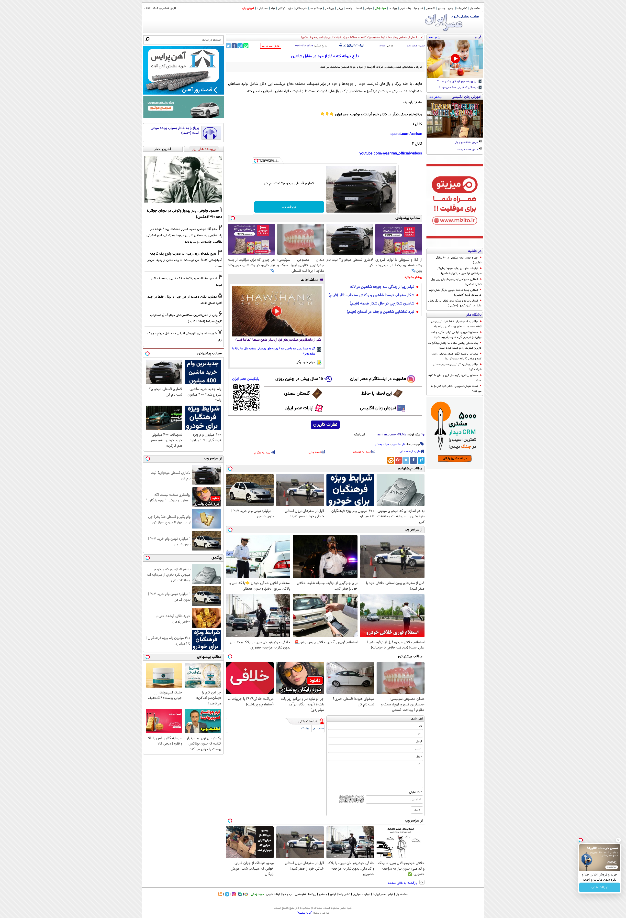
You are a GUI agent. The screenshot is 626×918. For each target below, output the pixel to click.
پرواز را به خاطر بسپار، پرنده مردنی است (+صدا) (175, 130)
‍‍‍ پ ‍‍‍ (357, 44)
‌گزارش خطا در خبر (271, 46)
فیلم (273, 8)
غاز (403, 444)
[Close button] (618, 840)
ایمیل (419, 741)
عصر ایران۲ (379, 894)
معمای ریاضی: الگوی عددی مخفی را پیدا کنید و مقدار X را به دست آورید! (456, 356)
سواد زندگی (380, 8)
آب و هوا (418, 8)
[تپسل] (256, 160)
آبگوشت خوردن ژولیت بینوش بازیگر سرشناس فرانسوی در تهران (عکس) (459, 271)
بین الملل (329, 8)
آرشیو (451, 8)
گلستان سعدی (297, 393)
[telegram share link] (240, 45)
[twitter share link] (228, 45)
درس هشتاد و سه (468, 150)
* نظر (419, 757)
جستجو (441, 8)
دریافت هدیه (599, 887)
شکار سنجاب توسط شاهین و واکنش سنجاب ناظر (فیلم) (371, 295)
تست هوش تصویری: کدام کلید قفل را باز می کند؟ (456, 388)
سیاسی (368, 8)
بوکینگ (305, 729)
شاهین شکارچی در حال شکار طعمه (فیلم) (382, 304)
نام (420, 726)
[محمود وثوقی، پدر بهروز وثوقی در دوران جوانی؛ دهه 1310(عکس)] (183, 179)
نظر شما (417, 719)
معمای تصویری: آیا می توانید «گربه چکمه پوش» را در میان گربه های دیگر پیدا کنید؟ (456, 334)
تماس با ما (462, 8)
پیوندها (312, 894)
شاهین (395, 444)
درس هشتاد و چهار (467, 142)
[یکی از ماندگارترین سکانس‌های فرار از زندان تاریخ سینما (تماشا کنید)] (277, 311)
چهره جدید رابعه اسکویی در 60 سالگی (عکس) (458, 260)
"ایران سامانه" (304, 913)
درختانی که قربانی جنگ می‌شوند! (458, 88)
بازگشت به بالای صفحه (403, 883)
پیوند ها (393, 8)
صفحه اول (475, 8)
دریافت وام (289, 207)
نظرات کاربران (325, 424)
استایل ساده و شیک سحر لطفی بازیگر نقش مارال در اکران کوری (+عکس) (454, 303)
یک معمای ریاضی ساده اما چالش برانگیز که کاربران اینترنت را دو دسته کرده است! (454, 345)
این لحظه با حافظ (376, 393)
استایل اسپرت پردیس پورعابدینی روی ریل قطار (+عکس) (456, 281)
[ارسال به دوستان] (344, 45)
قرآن (290, 8)
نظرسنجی (430, 8)
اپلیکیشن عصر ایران (246, 379)
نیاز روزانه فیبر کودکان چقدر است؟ (457, 81)
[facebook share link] (234, 45)
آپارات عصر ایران (299, 408)
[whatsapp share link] (245, 45)
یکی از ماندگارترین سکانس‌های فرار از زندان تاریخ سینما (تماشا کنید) (278, 340)
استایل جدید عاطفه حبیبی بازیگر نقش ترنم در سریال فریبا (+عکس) (455, 292)
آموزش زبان (248, 8)
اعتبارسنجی (318, 729)
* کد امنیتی (415, 792)
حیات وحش (412, 46)
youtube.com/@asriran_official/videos (390, 153)
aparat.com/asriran (406, 134)
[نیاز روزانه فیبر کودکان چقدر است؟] (455, 59)
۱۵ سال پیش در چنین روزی (299, 379)
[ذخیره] (348, 45)
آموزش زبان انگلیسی (378, 408)
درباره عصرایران (361, 894)
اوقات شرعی (405, 8)
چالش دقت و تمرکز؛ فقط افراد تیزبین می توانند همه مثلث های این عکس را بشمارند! (456, 324)
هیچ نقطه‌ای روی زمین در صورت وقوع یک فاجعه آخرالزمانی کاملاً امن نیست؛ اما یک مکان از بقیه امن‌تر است (184, 260)
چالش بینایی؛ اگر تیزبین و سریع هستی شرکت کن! (457, 367)
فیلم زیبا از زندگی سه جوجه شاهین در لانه (382, 287)
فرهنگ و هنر (316, 8)
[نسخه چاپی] (340, 45)
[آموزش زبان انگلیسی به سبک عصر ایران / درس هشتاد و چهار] (455, 119)
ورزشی (340, 8)
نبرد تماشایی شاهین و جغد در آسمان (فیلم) (380, 312)
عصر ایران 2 (262, 8)
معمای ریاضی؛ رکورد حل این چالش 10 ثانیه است (454, 377)
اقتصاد (358, 8)
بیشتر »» (436, 37)
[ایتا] (390, 460)
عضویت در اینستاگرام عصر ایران (378, 379)
